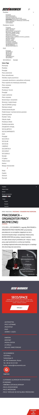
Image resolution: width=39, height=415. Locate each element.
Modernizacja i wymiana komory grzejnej (17, 36)
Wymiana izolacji (11, 34)
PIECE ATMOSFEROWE (10, 387)
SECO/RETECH (10, 56)
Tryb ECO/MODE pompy (13, 33)
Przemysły (6, 8)
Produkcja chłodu (11, 41)
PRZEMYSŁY (9, 327)
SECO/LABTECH (10, 44)
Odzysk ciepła (10, 40)
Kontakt (15, 60)
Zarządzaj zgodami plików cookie (12, 413)
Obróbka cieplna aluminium (14, 18)
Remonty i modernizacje (13, 32)
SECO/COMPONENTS (12, 46)
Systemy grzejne (10, 37)
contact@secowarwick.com (17, 365)
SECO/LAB (9, 53)
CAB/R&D (8, 55)
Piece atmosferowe (11, 17)
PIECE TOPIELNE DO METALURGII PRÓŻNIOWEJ (18, 392)
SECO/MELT (9, 57)
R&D (4, 48)
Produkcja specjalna (11, 42)
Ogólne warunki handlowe (10, 406)
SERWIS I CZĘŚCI (10, 332)
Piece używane (10, 21)
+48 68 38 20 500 (12, 363)
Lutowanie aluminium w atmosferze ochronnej (16, 19)
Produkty (5, 12)
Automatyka (9, 22)
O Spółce (4, 186)
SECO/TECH (9, 51)
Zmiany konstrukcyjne (12, 35)
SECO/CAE (9, 54)
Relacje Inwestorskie (7, 194)
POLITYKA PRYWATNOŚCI (9, 409)
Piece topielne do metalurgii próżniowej (17, 20)
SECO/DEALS (7, 60)
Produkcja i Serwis (8, 25)
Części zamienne (10, 28)
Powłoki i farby (10, 39)
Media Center (5, 189)
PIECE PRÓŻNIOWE (9, 389)
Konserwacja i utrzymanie (13, 31)
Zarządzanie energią (11, 43)
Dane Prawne (6, 404)
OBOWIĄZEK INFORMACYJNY (10, 411)
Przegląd (8, 14)
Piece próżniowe (10, 15)
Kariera (3, 191)
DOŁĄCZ (19, 308)
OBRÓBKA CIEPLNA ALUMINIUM (13, 385)
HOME (3, 211)
